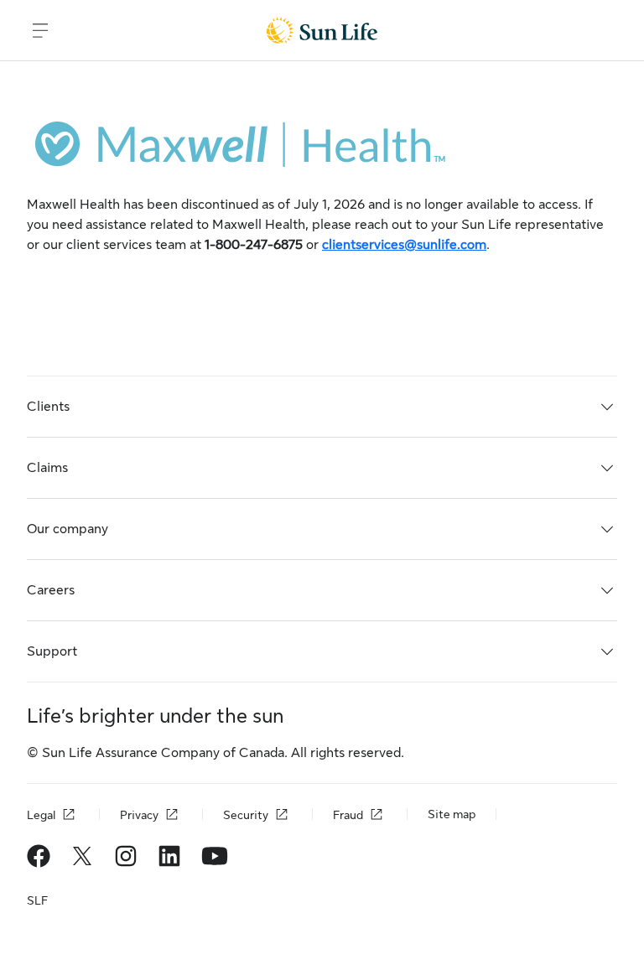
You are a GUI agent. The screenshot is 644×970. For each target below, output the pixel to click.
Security (245, 815)
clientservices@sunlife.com (404, 244)
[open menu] (40, 30)
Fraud (348, 815)
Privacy (139, 815)
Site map (451, 814)
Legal (41, 815)
